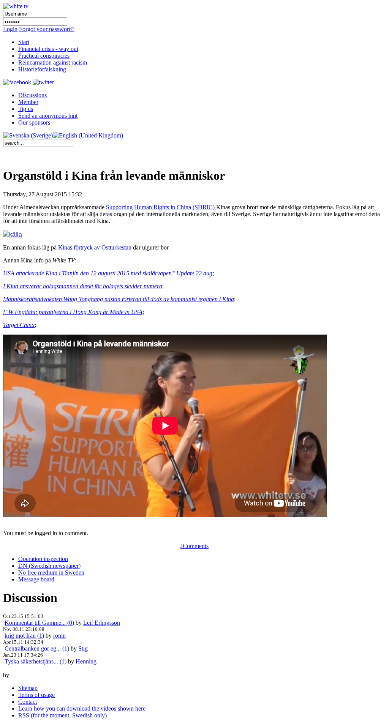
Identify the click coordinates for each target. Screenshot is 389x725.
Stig (83, 648)
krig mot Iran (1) (24, 635)
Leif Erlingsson (101, 622)
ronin (59, 635)
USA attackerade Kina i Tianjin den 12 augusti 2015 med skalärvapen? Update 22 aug (107, 273)
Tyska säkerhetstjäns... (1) (35, 661)
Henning (86, 661)
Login (10, 29)
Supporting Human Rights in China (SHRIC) (161, 207)
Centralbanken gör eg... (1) (37, 648)
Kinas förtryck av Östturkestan (94, 247)
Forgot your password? (46, 29)
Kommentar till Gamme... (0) (39, 622)
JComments (194, 546)
